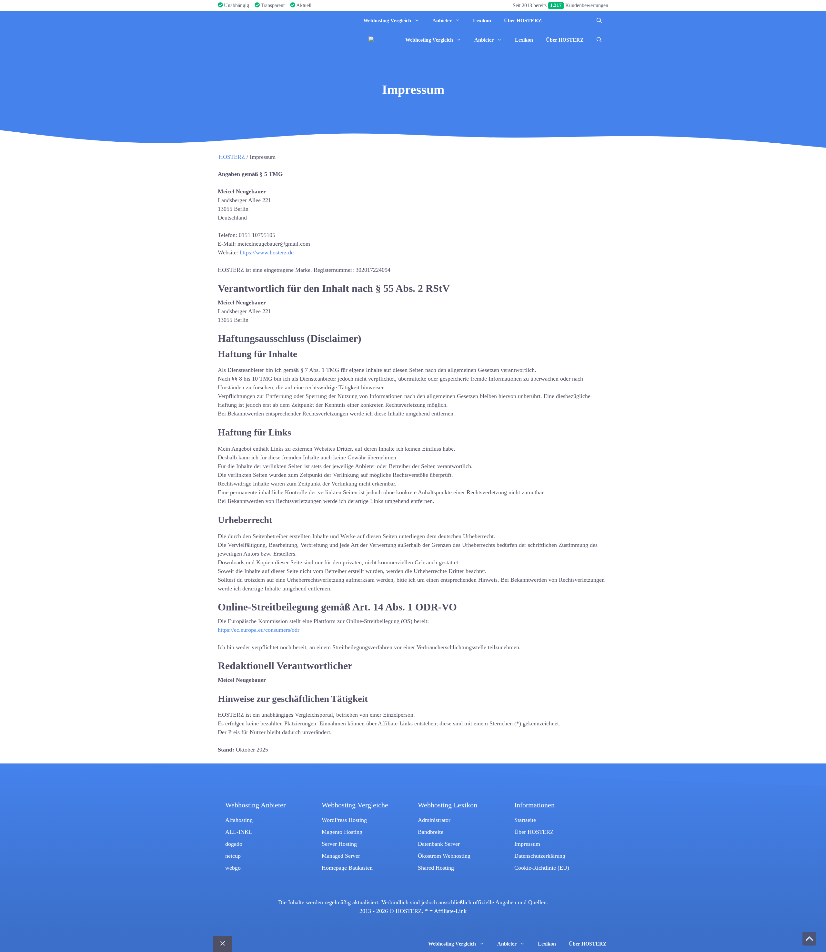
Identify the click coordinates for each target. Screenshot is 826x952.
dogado (233, 844)
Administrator (434, 820)
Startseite (525, 820)
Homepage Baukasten (347, 868)
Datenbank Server (439, 844)
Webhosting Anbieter (255, 805)
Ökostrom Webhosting (444, 856)
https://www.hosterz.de (267, 252)
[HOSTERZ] (266, 21)
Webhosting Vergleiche (355, 805)
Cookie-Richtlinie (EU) (541, 868)
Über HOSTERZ (523, 20)
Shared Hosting (436, 868)
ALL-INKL (238, 832)
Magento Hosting (342, 832)
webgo (233, 868)
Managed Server (341, 856)
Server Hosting (339, 844)
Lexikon (482, 20)
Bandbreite (430, 832)
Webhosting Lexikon (447, 805)
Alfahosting (239, 820)
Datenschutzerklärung (539, 856)
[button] (599, 20)
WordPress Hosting (344, 820)
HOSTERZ (232, 157)
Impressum (527, 844)
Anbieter (442, 20)
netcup (233, 856)
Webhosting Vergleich (387, 20)
